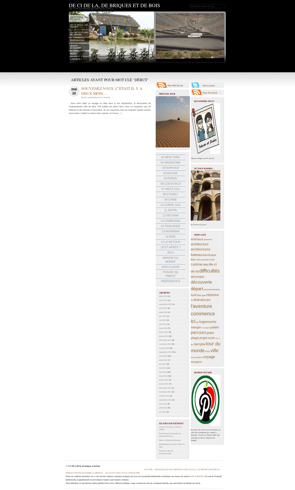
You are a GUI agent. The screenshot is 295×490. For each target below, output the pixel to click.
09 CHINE (170, 199)
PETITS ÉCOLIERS (75, 46)
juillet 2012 (163, 360)
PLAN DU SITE (113, 472)
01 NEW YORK (170, 157)
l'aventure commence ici (203, 313)
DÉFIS (73, 53)
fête (199, 295)
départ (197, 288)
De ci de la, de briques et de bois (114, 5)
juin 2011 (162, 412)
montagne (206, 328)
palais (214, 327)
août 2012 (163, 356)
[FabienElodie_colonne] (205, 128)
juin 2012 (162, 364)
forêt (193, 295)
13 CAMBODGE (170, 220)
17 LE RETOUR (170, 242)
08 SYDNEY (170, 194)
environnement (211, 289)
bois (205, 255)
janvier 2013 (164, 336)
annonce (208, 239)
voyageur (196, 361)
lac (197, 322)
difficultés (209, 271)
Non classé (171, 267)
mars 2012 (163, 376)
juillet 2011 (163, 408)
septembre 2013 (165, 304)
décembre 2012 (165, 340)
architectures (200, 249)
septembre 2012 (165, 352)
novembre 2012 (165, 344)
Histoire (212, 295)
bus (193, 259)
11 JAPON (170, 210)
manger (196, 327)
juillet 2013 (163, 312)
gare (204, 295)
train (207, 351)
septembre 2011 (165, 400)
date (205, 264)
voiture (199, 357)
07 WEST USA (170, 189)
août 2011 (163, 404)
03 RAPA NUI (170, 167)
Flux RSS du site (175, 85)
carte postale (202, 259)
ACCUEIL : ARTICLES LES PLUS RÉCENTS (163, 469)
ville (214, 350)
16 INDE (170, 236)
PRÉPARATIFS (77, 40)
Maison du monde (170, 259)
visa (193, 357)
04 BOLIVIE (170, 173)
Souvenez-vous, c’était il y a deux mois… (111, 91)
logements (207, 322)
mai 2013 (162, 320)
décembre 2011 (165, 388)
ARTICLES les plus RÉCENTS (79, 18)
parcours (198, 332)
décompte (197, 276)
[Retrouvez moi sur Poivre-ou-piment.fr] (205, 400)
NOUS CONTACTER (130, 472)
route (211, 338)
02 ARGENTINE (170, 162)
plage (195, 338)
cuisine (196, 264)
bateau (196, 255)
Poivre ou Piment (170, 274)
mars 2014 (163, 300)
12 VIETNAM (171, 215)
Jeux (170, 252)
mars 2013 (163, 328)
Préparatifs (170, 281)
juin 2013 (162, 316)
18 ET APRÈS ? (170, 247)
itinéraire (199, 300)
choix (212, 259)
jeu (208, 300)
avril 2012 (163, 372)
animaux (197, 239)
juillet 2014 (163, 296)
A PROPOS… (76, 59)
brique (212, 255)
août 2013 (163, 308)
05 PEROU (170, 178)
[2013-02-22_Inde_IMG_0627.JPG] (173, 147)
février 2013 (163, 332)
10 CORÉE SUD (170, 204)
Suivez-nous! (209, 85)
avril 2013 (163, 324)
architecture (200, 244)
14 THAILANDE (170, 226)
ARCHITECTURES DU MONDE (79, 33)
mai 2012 (162, 368)
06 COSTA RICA (170, 183)
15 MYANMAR (170, 231)
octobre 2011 (164, 396)
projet (203, 338)
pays (210, 333)
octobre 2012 (164, 348)
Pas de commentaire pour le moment (95, 97)
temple (199, 344)
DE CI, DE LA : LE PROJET (79, 25)
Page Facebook (210, 92)
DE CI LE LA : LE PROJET (196, 469)
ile (192, 300)
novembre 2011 (165, 392)
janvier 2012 (164, 384)
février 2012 (163, 380)
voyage (209, 357)
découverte (201, 282)
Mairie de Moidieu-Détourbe (170, 440)
